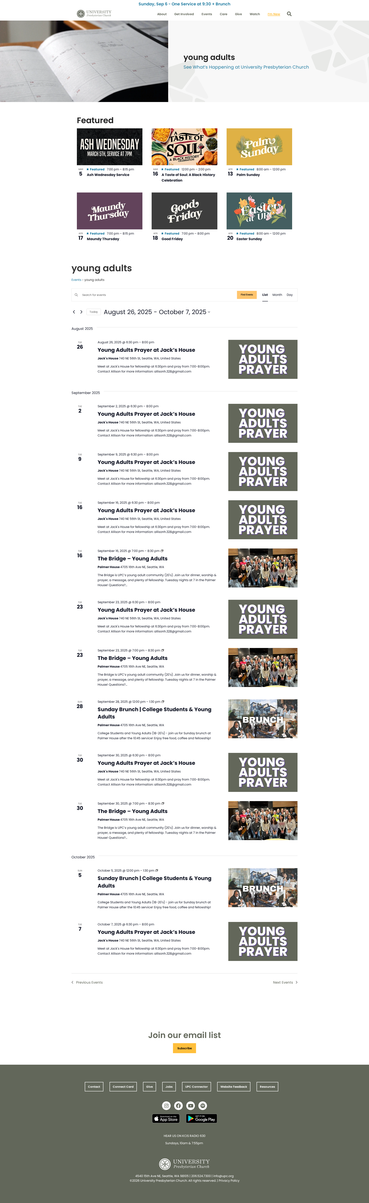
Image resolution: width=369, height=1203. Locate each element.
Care (223, 14)
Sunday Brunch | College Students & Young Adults (154, 713)
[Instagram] (166, 1105)
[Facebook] (178, 1105)
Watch (255, 14)
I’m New (274, 14)
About (162, 14)
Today (94, 312)
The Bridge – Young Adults (133, 558)
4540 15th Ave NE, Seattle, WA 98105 (162, 1176)
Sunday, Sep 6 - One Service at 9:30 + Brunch (184, 4)
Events (207, 14)
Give (238, 14)
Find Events (247, 294)
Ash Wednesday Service (108, 174)
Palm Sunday (248, 174)
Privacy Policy (229, 1180)
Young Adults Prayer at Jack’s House (146, 349)
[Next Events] (81, 312)
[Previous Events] (73, 312)
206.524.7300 (201, 1176)
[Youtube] (190, 1105)
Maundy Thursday (103, 238)
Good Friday (172, 238)
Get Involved (184, 14)
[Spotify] (202, 1105)
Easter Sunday (249, 238)
